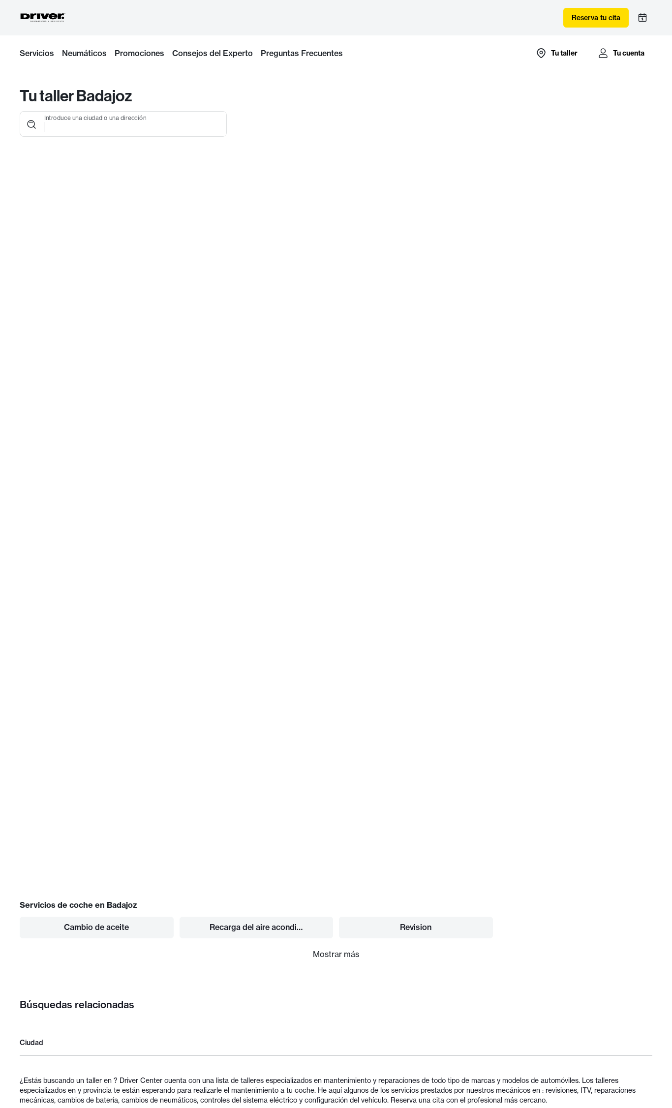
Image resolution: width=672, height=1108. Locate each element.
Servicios (37, 53)
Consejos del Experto (212, 53)
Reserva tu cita (596, 17)
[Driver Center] (43, 18)
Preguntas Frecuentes (302, 53)
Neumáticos (84, 53)
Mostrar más (336, 954)
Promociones (139, 53)
